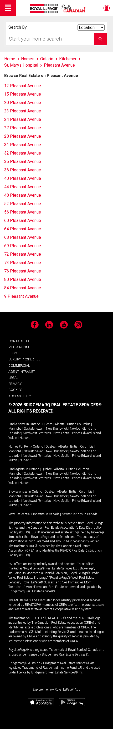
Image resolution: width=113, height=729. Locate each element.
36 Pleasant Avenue (22, 169)
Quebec (47, 424)
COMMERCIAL (19, 366)
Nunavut (25, 438)
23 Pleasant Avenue (22, 110)
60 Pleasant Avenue (22, 220)
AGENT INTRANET (21, 372)
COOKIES (15, 390)
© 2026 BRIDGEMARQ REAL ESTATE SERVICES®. (55, 404)
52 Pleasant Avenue (22, 203)
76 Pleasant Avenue (22, 271)
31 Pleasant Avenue (22, 144)
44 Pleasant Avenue (22, 186)
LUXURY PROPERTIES (24, 359)
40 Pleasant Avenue (22, 178)
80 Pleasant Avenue (22, 279)
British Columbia (78, 424)
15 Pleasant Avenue (22, 94)
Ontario (35, 424)
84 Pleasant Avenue (22, 287)
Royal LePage (58, 8)
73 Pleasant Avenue (22, 262)
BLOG (12, 353)
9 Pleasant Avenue (21, 296)
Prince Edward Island (86, 433)
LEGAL (13, 378)
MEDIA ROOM (18, 347)
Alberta (60, 424)
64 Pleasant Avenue (22, 228)
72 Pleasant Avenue (22, 254)
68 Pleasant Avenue (22, 237)
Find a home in (18, 424)
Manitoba (15, 428)
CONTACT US (18, 341)
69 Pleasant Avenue (22, 245)
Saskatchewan (34, 428)
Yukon (12, 438)
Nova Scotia (61, 433)
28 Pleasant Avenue (22, 136)
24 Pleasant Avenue (22, 119)
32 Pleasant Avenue (22, 153)
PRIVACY (15, 384)
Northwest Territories (37, 433)
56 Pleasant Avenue (22, 212)
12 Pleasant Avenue (22, 85)
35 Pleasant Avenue (22, 161)
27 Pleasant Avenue (22, 127)
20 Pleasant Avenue (22, 102)
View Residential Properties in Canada (33, 514)
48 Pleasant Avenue (22, 195)
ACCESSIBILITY (19, 396)
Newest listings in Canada (79, 514)
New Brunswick (57, 428)
